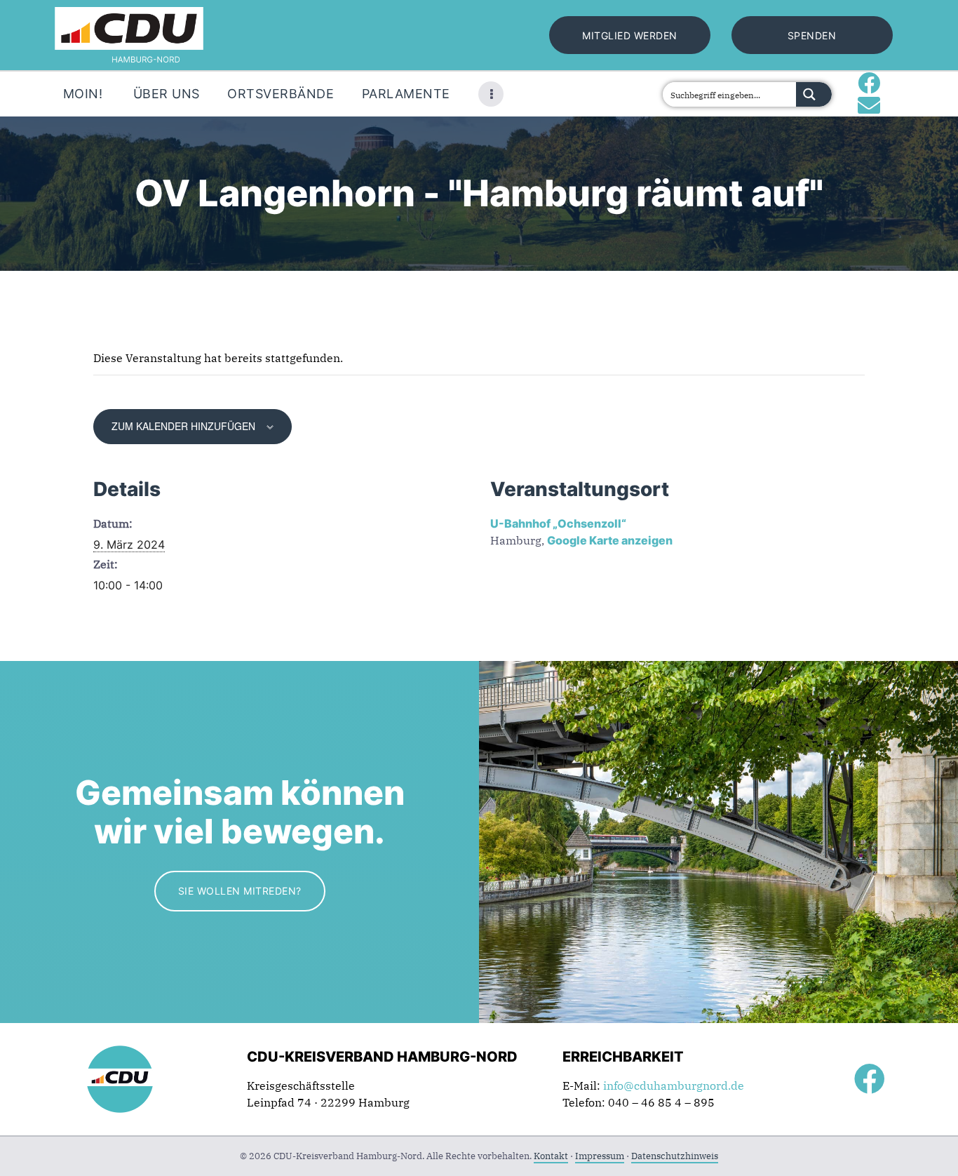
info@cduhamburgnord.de (673, 1085)
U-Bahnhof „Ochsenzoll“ (558, 523)
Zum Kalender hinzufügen (183, 426)
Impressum (599, 1156)
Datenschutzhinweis (674, 1156)
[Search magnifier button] (814, 94)
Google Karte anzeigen (610, 540)
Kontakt (551, 1156)
